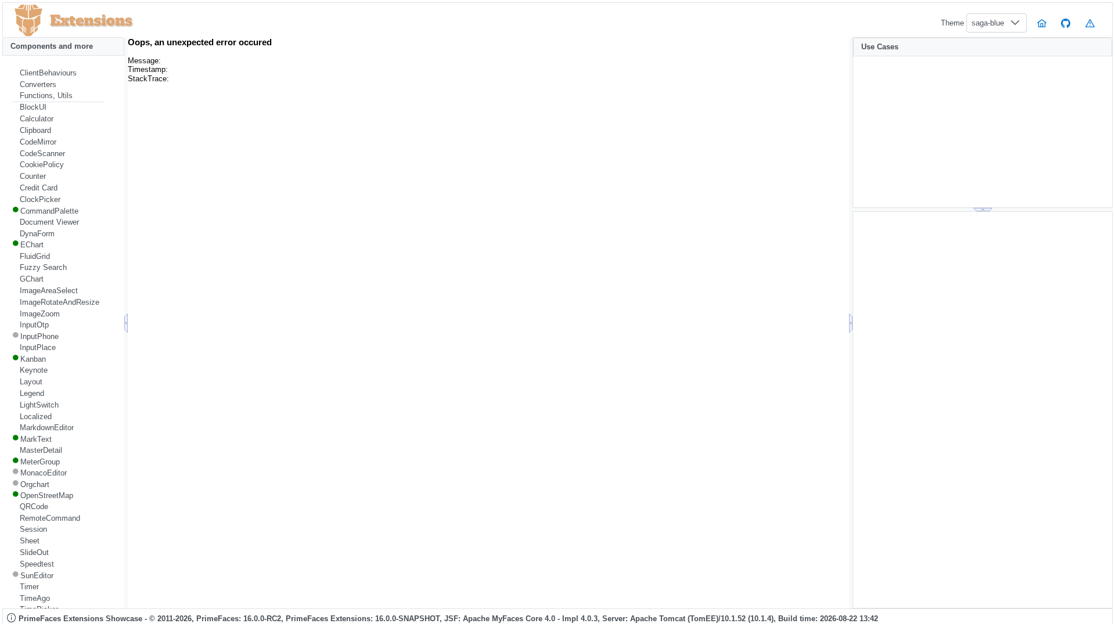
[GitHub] (1066, 23)
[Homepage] (1042, 23)
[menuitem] (58, 73)
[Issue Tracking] (1090, 23)
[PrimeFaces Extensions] (28, 21)
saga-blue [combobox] (988, 23)
